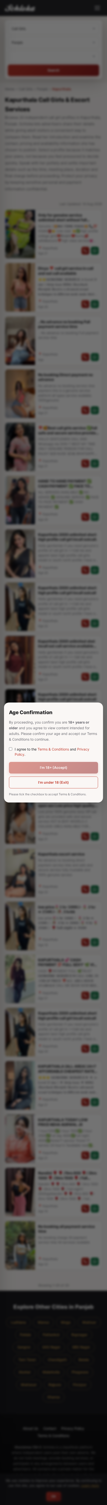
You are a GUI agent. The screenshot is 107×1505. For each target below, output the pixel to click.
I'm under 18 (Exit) (53, 782)
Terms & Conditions (53, 749)
